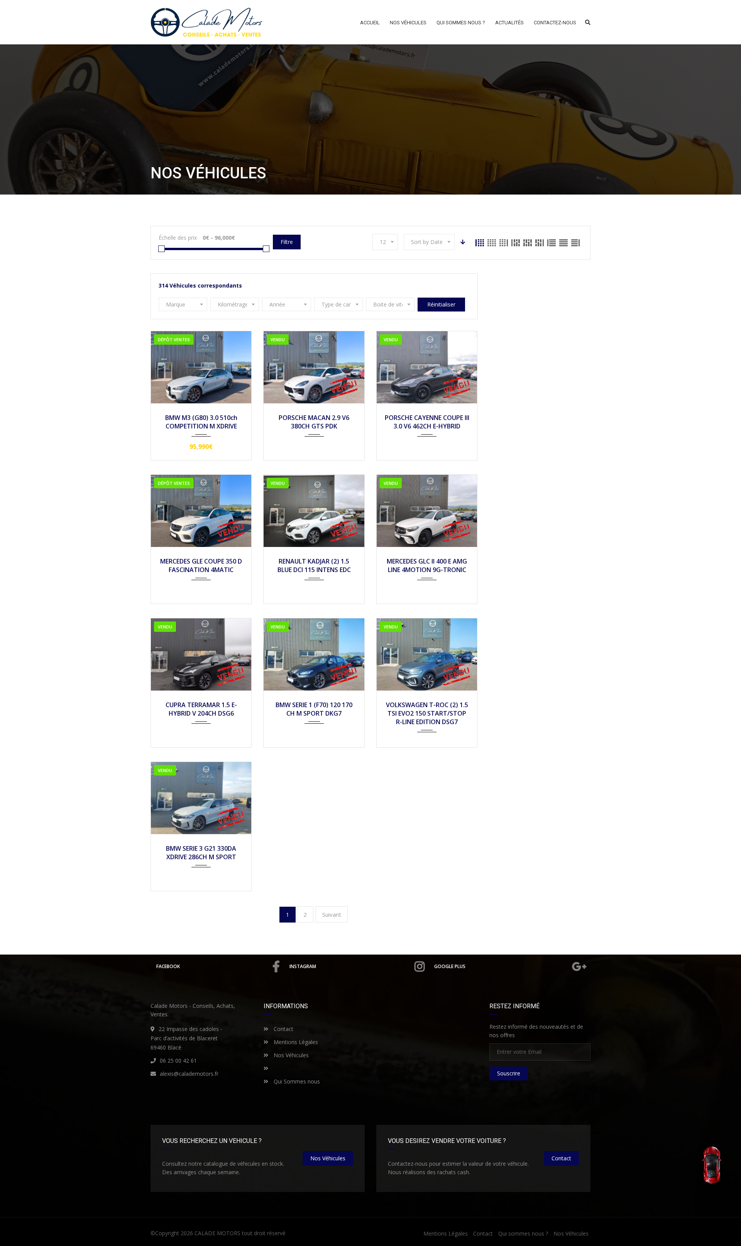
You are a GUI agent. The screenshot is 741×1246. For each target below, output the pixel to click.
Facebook (168, 966)
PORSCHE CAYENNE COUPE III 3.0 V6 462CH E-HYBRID (427, 421)
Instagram (302, 966)
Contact (282, 1029)
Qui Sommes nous (296, 1081)
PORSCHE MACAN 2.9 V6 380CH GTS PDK (314, 421)
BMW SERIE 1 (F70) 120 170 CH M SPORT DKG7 (314, 709)
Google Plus (449, 966)
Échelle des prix (178, 237)
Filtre (287, 241)
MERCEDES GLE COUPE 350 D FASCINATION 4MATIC (201, 565)
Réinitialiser (441, 304)
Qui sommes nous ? (523, 1233)
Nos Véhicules (290, 1055)
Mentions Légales (295, 1042)
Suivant (331, 914)
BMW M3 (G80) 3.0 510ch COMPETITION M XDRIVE (201, 421)
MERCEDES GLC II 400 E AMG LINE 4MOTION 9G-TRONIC (427, 565)
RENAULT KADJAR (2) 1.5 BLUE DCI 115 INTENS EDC (314, 565)
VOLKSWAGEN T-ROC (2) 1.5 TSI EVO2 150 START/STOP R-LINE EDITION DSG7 (427, 713)
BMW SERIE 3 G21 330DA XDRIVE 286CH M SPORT (201, 852)
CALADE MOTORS (217, 1233)
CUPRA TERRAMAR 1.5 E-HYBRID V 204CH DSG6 (201, 709)
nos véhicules (327, 1158)
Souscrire (508, 1073)
